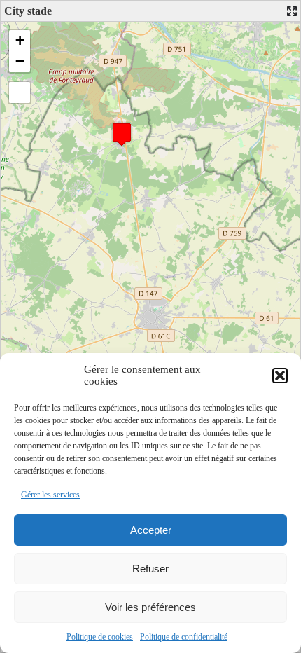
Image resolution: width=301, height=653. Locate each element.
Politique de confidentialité (183, 637)
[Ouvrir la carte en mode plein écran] (292, 11)
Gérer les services (50, 495)
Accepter (151, 530)
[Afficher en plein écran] (19, 92)
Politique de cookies (99, 637)
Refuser (150, 569)
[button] (280, 376)
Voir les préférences (150, 607)
